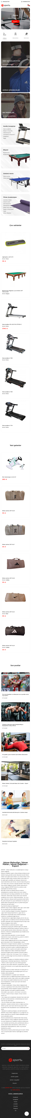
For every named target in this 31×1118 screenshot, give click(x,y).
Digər (4, 138)
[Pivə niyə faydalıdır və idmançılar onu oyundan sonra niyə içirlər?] (15, 681)
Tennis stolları (6, 176)
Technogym (16, 954)
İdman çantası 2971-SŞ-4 (8, 645)
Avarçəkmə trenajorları (9, 134)
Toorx (7, 258)
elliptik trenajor (10, 993)
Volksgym (24, 954)
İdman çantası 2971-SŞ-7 (8, 544)
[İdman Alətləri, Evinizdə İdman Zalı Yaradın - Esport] (15, 770)
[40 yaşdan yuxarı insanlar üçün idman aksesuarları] (15, 741)
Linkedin (15, 1104)
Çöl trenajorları (7, 203)
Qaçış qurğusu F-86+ (7, 391)
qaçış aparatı (10, 992)
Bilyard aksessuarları (8, 154)
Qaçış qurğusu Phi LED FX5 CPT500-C (12, 324)
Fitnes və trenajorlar (5, 38)
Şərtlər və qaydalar (14, 1079)
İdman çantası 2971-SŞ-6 (8, 578)
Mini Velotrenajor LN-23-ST (9, 477)
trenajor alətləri (22, 993)
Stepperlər (6, 136)
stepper (16, 993)
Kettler (3, 955)
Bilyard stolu (6, 152)
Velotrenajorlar (7, 132)
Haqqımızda (15, 1073)
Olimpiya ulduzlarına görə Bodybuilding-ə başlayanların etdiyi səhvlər (12, 725)
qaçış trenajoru (10, 883)
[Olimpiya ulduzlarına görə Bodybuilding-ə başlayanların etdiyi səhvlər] (15, 711)
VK (15, 1110)
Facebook (15, 1097)
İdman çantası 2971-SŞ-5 (8, 611)
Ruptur (7, 293)
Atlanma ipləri (6, 201)
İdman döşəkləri (7, 213)
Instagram (15, 1099)
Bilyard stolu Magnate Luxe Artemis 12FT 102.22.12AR (12, 291)
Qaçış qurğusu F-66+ (7, 358)
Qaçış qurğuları (7, 129)
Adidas (7, 580)
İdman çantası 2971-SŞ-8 (8, 510)
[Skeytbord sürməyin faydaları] (15, 828)
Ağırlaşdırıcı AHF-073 (7, 257)
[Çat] (27, 1114)
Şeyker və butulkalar (8, 209)
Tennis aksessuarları (8, 178)
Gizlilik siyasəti (14, 1076)
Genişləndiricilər (7, 205)
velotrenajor (17, 992)
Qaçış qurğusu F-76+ (7, 425)
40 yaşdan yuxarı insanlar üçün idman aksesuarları (15, 754)
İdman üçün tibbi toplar (9, 207)
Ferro (7, 326)
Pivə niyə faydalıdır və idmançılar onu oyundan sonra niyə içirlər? (15, 695)
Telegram (15, 1108)
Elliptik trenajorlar (7, 130)
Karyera (15, 1083)
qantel (2, 995)
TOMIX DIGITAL (16, 1089)
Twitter (15, 1101)
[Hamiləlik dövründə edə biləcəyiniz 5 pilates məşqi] (15, 799)
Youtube (15, 1106)
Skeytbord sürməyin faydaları (9, 841)
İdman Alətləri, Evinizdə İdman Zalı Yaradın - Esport (15, 783)
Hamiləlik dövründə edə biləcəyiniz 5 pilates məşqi (14, 812)
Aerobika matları (7, 200)
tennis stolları (9, 897)
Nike (7, 613)
